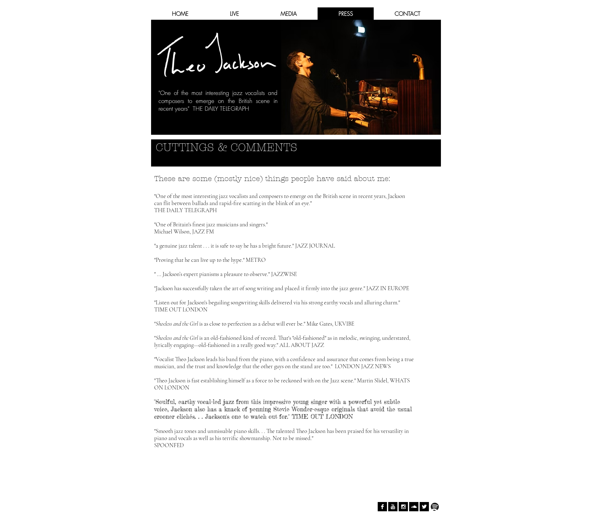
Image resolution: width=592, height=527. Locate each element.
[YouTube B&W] (392, 506)
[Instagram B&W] (403, 506)
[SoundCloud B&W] (413, 506)
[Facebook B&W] (382, 506)
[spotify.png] (434, 506)
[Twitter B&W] (424, 506)
